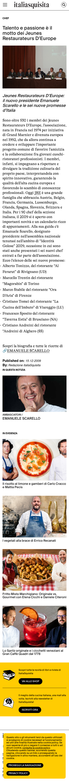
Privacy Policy (18, 773)
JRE (37, 193)
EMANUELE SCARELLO (28, 351)
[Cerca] (63, 4)
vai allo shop (30, 681)
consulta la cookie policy (36, 748)
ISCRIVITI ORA (30, 710)
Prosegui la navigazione (25, 765)
